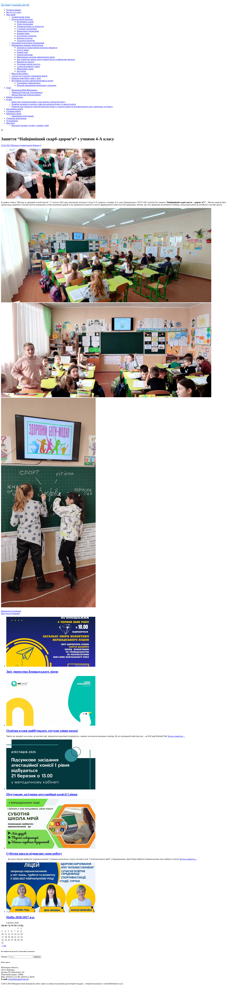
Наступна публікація (10, 613)
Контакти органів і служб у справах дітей (30, 125)
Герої (8, 88)
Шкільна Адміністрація (21, 145)
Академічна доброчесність (28, 83)
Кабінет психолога (14, 97)
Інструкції (21, 71)
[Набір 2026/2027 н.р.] (50, 911)
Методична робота (20, 73)
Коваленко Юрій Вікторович (24, 90)
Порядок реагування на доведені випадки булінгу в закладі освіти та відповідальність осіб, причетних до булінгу (62, 106)
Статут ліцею (23, 50)
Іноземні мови (23, 33)
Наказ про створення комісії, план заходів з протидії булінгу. (39, 102)
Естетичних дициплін (27, 36)
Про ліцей (10, 14)
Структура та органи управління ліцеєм (29, 76)
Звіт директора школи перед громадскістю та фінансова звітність (46, 59)
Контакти (10, 123)
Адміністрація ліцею (21, 17)
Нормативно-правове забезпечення (27, 45)
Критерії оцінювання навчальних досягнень (36, 85)
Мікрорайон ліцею (25, 69)
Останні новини (13, 10)
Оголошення (12, 121)
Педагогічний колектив (22, 19)
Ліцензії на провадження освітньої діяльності (37, 48)
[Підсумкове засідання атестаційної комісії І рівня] (50, 789)
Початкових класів (25, 22)
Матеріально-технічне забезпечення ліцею (36, 57)
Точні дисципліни (25, 24)
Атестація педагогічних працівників (28, 43)
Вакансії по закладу (25, 62)
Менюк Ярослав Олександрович (26, 95)
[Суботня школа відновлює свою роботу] (50, 848)
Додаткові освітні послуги (28, 64)
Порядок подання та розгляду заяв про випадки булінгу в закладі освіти (44, 104)
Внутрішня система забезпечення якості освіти (32, 81)
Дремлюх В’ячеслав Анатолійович (27, 92)
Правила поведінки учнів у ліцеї (26, 78)
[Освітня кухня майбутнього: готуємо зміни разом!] (50, 725)
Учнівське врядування (16, 118)
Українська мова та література (30, 26)
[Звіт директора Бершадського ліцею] (50, 666)
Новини (36, 145)
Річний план (22, 52)
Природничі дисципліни (28, 31)
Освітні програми (25, 55)
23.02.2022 (6, 145)
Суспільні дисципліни (27, 29)
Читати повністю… (176, 736)
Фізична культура (24, 38)
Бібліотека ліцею (13, 114)
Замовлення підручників (23, 116)
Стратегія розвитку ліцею (28, 66)
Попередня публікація (11, 611)
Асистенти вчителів (26, 40)
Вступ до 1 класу (14, 12)
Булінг (9, 99)
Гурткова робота (13, 111)
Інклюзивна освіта (14, 109)
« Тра (3, 946)
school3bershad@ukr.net (18, 979)
